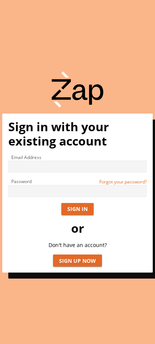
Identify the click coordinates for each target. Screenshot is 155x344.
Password (21, 182)
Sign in (77, 208)
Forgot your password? (123, 182)
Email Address (26, 158)
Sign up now (77, 260)
